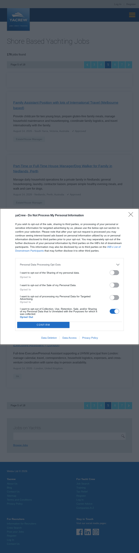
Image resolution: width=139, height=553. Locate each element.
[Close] (132, 215)
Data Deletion (49, 337)
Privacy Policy (90, 337)
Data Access (69, 337)
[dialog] (69, 277)
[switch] (114, 272)
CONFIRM (43, 324)
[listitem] (69, 265)
